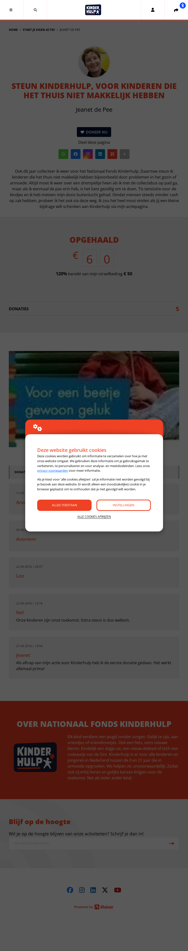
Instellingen (123, 505)
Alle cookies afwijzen (94, 516)
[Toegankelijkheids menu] (183, 5)
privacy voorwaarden (52, 470)
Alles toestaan (64, 505)
